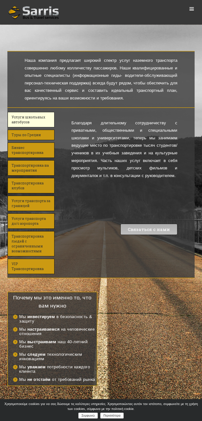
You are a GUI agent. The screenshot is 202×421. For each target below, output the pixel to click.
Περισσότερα (111, 415)
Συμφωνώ (88, 415)
